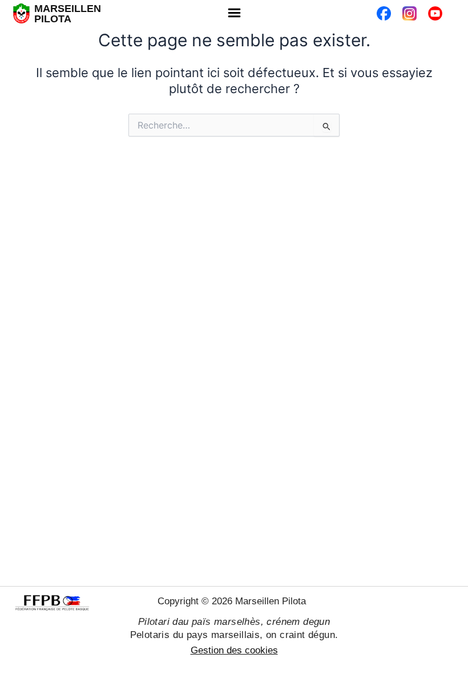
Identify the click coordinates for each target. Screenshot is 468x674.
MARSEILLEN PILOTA (67, 14)
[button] (234, 13)
